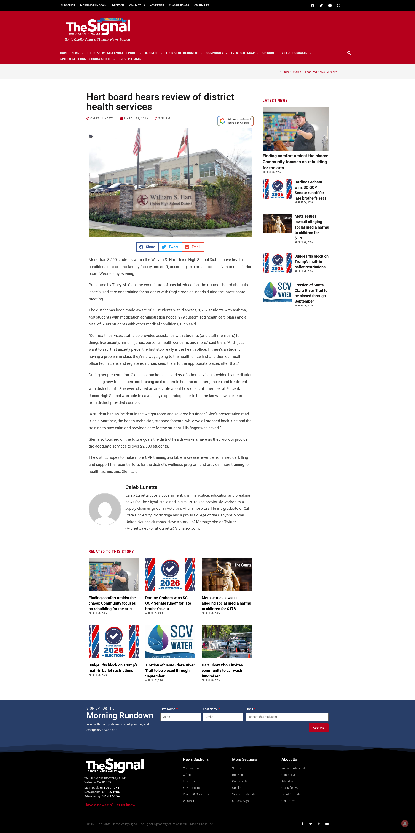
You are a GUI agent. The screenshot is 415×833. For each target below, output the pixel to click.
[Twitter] (321, 5)
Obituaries (201, 5)
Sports (131, 53)
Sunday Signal (100, 59)
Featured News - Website (321, 72)
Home (64, 53)
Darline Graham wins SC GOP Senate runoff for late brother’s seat (168, 603)
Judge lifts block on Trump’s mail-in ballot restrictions (312, 261)
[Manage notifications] (404, 823)
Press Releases (130, 59)
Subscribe (68, 5)
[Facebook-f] (302, 823)
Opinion (268, 53)
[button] (349, 53)
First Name (168, 709)
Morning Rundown (93, 5)
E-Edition (118, 5)
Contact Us (137, 5)
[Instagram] (338, 5)
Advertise (157, 5)
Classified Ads (179, 5)
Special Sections (73, 59)
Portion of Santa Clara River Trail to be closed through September (170, 670)
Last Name (210, 709)
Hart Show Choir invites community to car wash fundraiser (222, 670)
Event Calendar (243, 53)
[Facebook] (312, 5)
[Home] (277, 72)
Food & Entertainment (182, 53)
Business (151, 53)
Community (214, 53)
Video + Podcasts (294, 53)
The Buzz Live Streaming (105, 53)
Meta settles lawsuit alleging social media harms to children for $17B (226, 603)
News (75, 53)
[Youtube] (330, 5)
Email (250, 709)
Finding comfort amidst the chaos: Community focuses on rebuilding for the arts (112, 603)
